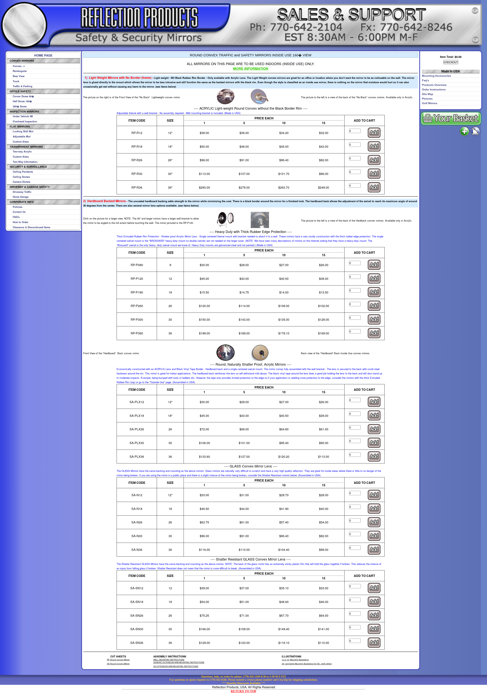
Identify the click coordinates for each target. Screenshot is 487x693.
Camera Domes (21, 181)
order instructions (434, 89)
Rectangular (20, 71)
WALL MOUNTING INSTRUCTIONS (168, 659)
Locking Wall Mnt (23, 131)
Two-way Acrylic (22, 151)
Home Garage (21, 197)
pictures (427, 98)
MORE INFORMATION (250, 68)
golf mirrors (429, 103)
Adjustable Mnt (21, 136)
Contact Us (19, 212)
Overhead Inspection (25, 121)
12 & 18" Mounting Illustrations (295, 659)
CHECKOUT (451, 62)
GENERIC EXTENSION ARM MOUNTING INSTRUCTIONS (178, 662)
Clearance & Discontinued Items (31, 227)
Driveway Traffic (22, 192)
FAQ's (16, 217)
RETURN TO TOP (243, 691)
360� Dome (20, 106)
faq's (425, 80)
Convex (19, 66)
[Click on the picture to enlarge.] (225, 103)
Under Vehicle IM (23, 116)
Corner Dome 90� (23, 96)
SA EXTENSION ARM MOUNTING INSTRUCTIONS (175, 666)
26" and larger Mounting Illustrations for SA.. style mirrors (307, 663)
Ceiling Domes (21, 177)
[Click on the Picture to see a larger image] (260, 103)
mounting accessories (436, 75)
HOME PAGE (43, 55)
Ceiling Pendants (23, 171)
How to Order (20, 222)
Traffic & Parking (22, 86)
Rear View (19, 76)
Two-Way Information (25, 161)
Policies (17, 207)
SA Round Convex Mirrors (118, 663)
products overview (434, 84)
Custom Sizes (21, 141)
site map (427, 94)
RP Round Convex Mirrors (118, 659)
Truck (16, 81)
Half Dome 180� (22, 101)
